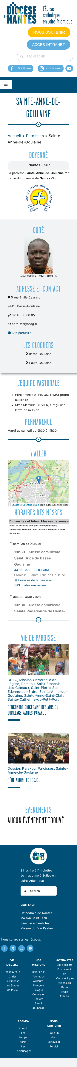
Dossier (14, 768)
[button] (38, 479)
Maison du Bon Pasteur (37, 928)
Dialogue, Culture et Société (38, 994)
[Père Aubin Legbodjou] (38, 735)
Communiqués (65, 978)
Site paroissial (21, 333)
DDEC (12, 680)
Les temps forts (23, 1037)
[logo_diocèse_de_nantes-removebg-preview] (38, 849)
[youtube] (69, 68)
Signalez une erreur (32, 585)
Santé (38, 1003)
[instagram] (42, 68)
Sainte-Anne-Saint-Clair (43, 695)
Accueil (14, 136)
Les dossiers (65, 964)
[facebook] (12, 68)
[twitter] (13, 948)
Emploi (54, 1046)
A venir (23, 1028)
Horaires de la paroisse (35, 580)
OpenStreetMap (30, 504)
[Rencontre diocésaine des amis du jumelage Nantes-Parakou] (38, 646)
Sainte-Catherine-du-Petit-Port (33, 699)
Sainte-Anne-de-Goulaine (38, 770)
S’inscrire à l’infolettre (36, 870)
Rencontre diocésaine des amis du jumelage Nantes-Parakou (33, 710)
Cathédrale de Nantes (36, 913)
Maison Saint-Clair (34, 918)
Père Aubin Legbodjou (24, 780)
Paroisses (35, 136)
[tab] (24, 521)
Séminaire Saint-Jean (36, 923)
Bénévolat (53, 1041)
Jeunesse (38, 1007)
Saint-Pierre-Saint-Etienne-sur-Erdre (35, 690)
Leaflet (15, 504)
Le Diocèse (12, 980)
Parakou (28, 684)
